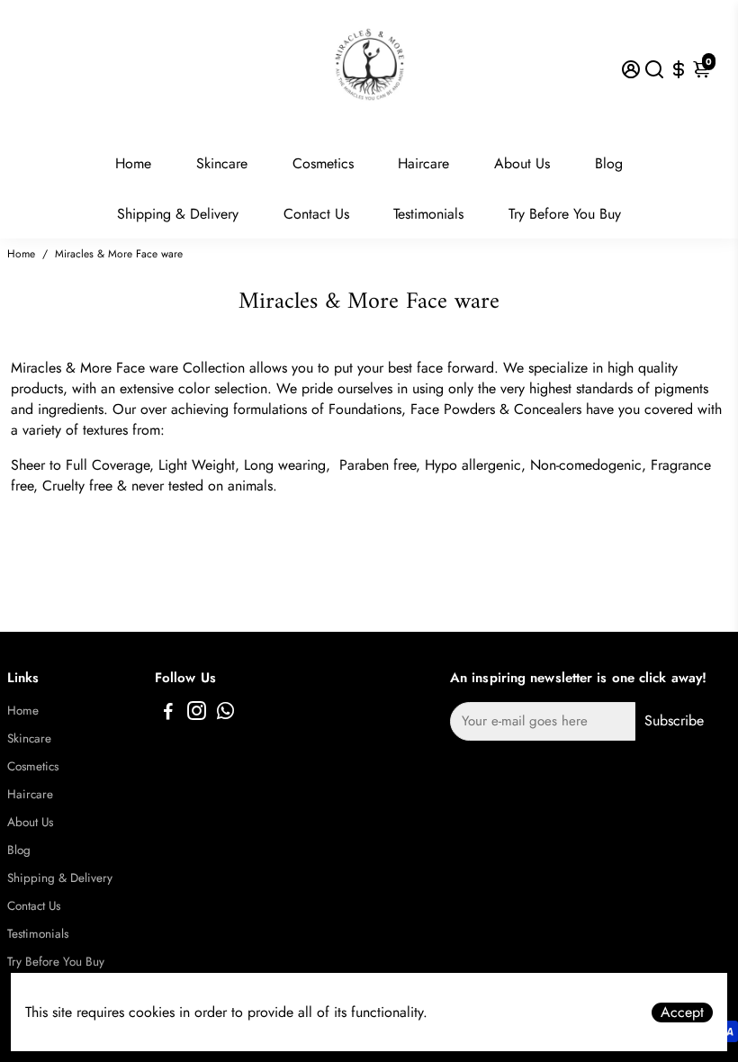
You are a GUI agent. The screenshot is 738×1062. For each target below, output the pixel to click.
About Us (522, 163)
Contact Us (316, 213)
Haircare (423, 163)
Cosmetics (323, 163)
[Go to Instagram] (196, 714)
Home (133, 163)
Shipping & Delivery (177, 213)
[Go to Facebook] (168, 714)
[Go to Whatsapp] (225, 714)
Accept (682, 1012)
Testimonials (428, 213)
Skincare (222, 163)
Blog (609, 163)
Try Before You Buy (564, 213)
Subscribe (674, 720)
